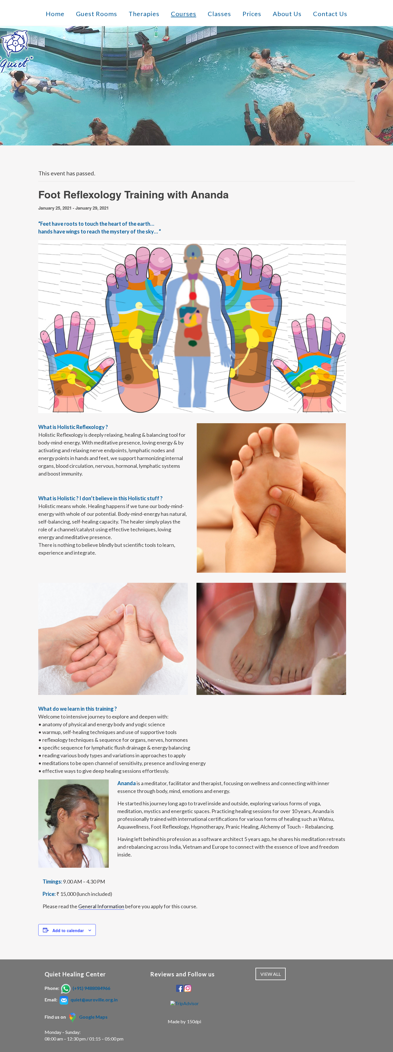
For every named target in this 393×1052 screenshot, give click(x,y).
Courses (183, 13)
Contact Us (330, 13)
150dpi (194, 1021)
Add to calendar (68, 930)
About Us (287, 13)
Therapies (144, 13)
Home (55, 13)
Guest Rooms (96, 13)
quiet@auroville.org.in (94, 1000)
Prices (252, 13)
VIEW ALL (270, 974)
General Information (101, 906)
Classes (219, 13)
